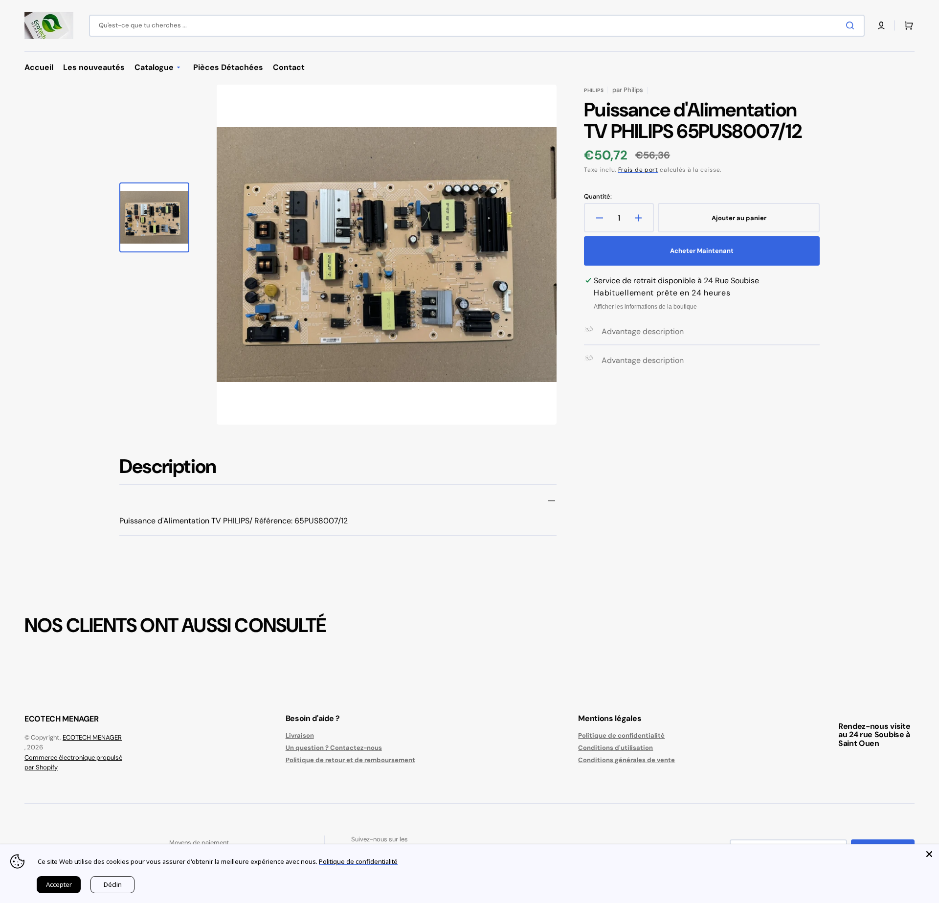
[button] (881, 25)
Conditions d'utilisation (615, 748)
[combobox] (477, 26)
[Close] (929, 854)
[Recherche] (852, 25)
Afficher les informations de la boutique (645, 306)
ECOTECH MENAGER (92, 737)
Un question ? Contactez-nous (334, 748)
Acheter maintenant (702, 251)
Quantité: (598, 197)
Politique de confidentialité (621, 736)
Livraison (300, 736)
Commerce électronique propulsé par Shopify (73, 762)
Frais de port (638, 170)
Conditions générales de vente (626, 760)
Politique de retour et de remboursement (350, 760)
